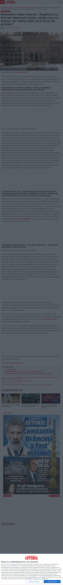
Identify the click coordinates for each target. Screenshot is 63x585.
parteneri (9, 564)
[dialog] (31, 569)
